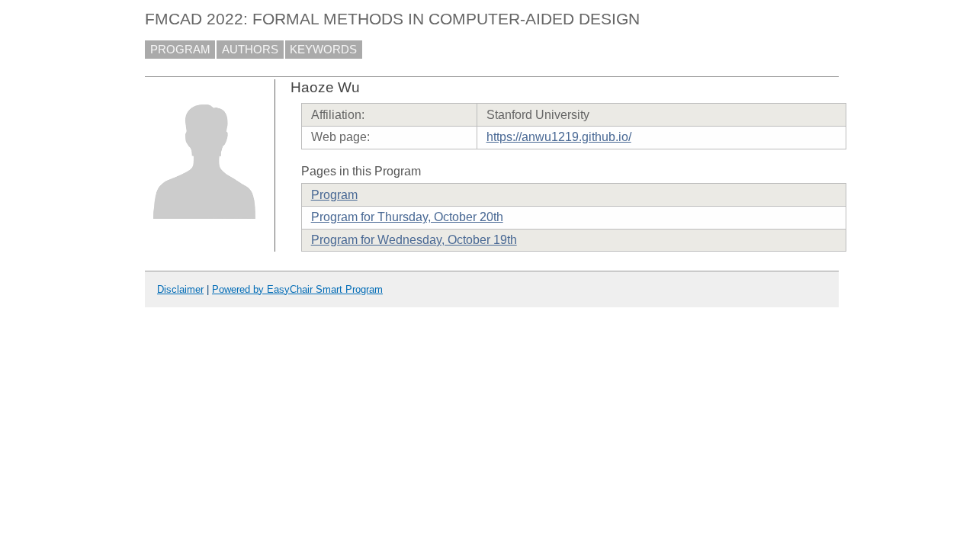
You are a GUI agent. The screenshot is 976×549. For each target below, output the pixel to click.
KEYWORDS (323, 49)
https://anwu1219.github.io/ (558, 136)
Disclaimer (180, 289)
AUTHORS (250, 49)
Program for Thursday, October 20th (407, 216)
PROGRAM (180, 49)
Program (334, 194)
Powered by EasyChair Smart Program (297, 289)
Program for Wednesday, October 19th (414, 239)
